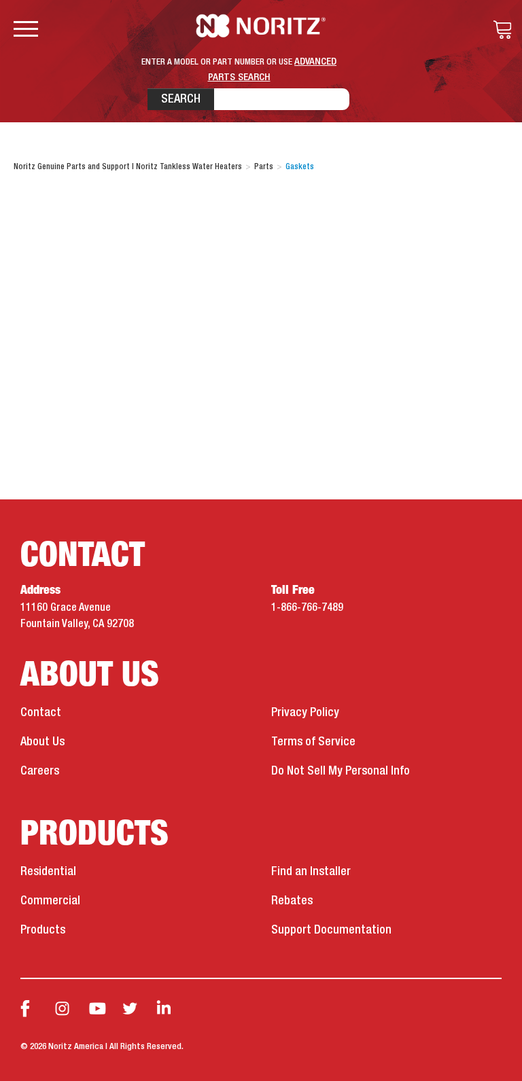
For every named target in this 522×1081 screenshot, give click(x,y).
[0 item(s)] (498, 29)
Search (181, 99)
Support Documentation (331, 930)
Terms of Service (313, 742)
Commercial (50, 901)
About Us (42, 742)
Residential (48, 871)
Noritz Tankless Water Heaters (261, 26)
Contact (40, 712)
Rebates (292, 901)
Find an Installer (311, 871)
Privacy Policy (305, 712)
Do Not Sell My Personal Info (340, 771)
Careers (39, 771)
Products (42, 930)
